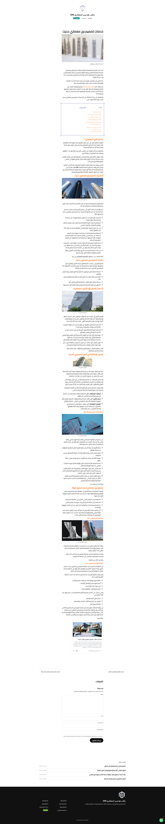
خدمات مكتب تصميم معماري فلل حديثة (50, 672)
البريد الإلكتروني (100, 722)
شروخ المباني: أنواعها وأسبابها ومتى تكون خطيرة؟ (111, 770)
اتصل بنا (76, 18)
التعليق (101, 694)
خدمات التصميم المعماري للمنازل (116, 672)
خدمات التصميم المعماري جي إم (82, 256)
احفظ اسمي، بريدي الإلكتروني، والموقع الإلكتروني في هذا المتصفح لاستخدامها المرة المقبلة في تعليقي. (82, 736)
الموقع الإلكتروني (100, 729)
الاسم (102, 716)
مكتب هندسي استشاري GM (82, 14)
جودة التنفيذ (92, 64)
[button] (161, 820)
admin (97, 64)
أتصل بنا (45, 810)
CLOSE (100, 107)
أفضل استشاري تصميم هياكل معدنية (115, 779)
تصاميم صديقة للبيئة (97, 493)
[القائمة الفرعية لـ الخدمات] (81, 18)
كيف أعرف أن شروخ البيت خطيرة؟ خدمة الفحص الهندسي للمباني (107, 774)
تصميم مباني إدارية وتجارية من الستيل (115, 766)
